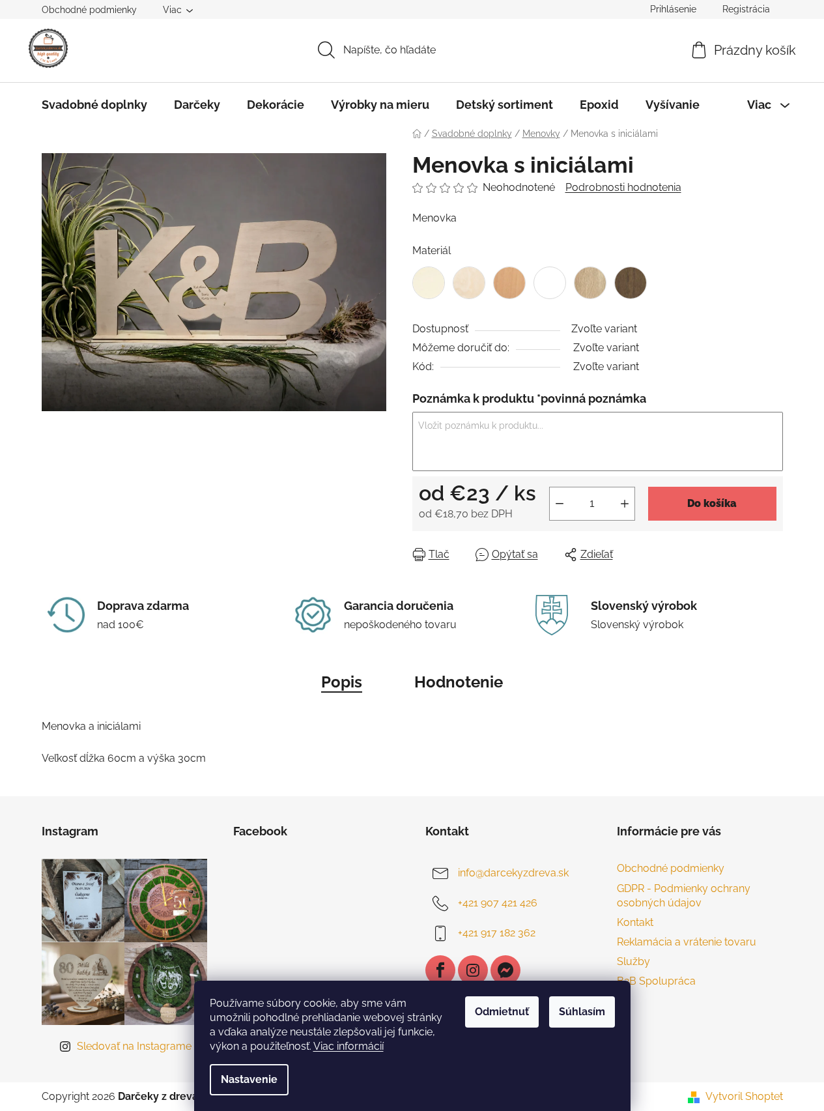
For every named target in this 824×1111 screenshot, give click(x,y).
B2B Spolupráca (656, 981)
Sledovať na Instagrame (134, 1046)
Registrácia (746, 9)
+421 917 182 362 (496, 933)
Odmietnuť (502, 1011)
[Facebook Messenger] (505, 970)
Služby (633, 961)
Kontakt (635, 922)
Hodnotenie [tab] (458, 681)
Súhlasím (582, 1011)
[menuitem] (94, 105)
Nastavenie (249, 1079)
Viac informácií (348, 1046)
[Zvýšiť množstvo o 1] (624, 503)
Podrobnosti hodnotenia (623, 187)
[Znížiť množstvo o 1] (559, 503)
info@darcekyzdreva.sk (513, 873)
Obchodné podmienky (89, 10)
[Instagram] (473, 970)
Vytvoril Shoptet (744, 1096)
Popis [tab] (341, 681)
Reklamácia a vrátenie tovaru (686, 942)
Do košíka (712, 503)
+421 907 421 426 (497, 903)
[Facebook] (440, 970)
